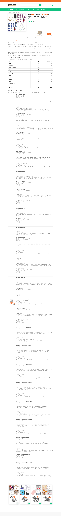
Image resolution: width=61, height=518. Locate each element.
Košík (50, 4)
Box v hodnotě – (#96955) (14, 499)
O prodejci (30, 37)
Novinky (15, 9)
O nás (33, 9)
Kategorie (11, 9)
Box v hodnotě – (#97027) (25, 499)
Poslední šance (21, 9)
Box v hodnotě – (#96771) (47, 499)
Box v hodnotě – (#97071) (36, 499)
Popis (11, 37)
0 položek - (48, 5)
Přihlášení (37, 9)
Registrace (43, 9)
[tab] (11, 37)
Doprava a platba (20, 37)
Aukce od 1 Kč (28, 9)
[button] (24, 15)
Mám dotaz (38, 37)
